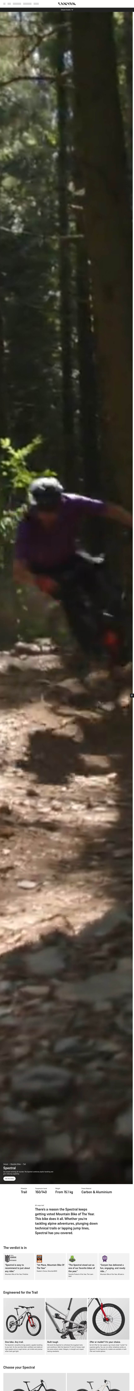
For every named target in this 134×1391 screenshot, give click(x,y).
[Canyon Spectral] (66, 598)
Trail (24, 1164)
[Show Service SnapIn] (132, 696)
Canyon (5, 1164)
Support (36, 4)
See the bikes (9, 1179)
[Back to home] (67, 4)
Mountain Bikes (15, 1164)
